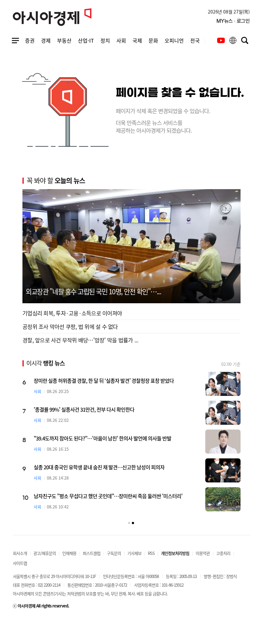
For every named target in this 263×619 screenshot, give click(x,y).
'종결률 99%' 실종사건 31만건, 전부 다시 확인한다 (84, 409)
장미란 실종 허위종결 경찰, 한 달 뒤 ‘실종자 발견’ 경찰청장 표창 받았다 (104, 380)
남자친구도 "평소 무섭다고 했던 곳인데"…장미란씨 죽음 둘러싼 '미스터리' (108, 496)
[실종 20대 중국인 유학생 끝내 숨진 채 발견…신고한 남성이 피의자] (223, 470)
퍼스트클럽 (91, 553)
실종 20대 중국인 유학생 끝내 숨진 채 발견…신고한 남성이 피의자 (99, 467)
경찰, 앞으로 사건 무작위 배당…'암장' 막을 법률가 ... (80, 340)
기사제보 (134, 553)
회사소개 (20, 553)
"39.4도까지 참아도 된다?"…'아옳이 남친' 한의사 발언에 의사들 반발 (102, 438)
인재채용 (69, 553)
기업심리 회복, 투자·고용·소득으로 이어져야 (72, 313)
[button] (129, 523)
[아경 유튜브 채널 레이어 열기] (221, 40)
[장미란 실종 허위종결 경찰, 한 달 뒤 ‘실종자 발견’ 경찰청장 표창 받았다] (223, 384)
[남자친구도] (223, 499)
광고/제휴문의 (44, 553)
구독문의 (114, 553)
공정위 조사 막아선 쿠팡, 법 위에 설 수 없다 (70, 326)
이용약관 (203, 553)
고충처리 (223, 553)
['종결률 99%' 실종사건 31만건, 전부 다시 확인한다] (223, 413)
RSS (151, 553)
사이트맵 (20, 563)
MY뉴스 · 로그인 (233, 21)
